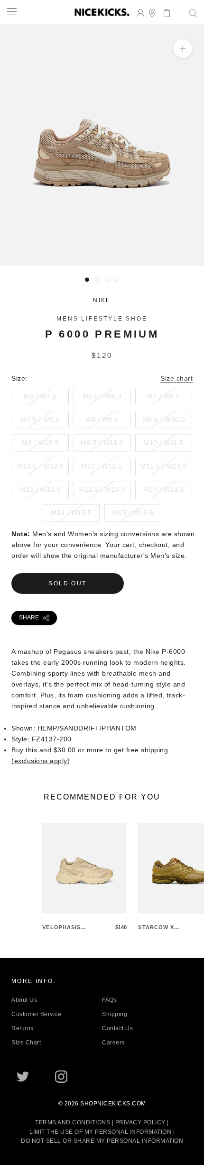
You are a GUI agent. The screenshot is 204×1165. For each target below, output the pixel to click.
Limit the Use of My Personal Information (100, 1132)
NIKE (102, 300)
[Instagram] (61, 1076)
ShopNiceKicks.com (113, 1103)
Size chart (176, 378)
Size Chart (26, 1042)
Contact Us (117, 1028)
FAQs (109, 1000)
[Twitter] (23, 1076)
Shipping (114, 1014)
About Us (24, 1000)
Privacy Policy (140, 1122)
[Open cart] (164, 12)
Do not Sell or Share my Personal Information (102, 1141)
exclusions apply (40, 761)
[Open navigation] (12, 11)
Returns (22, 1028)
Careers (113, 1042)
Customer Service (36, 1014)
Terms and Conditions (72, 1122)
